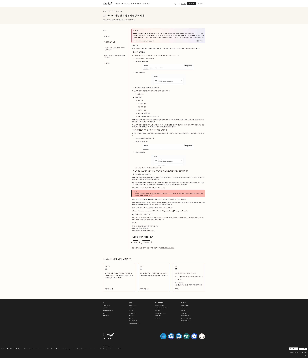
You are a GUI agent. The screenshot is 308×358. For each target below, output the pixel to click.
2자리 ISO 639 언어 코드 (163, 202)
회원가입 (200, 3)
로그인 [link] (177, 289)
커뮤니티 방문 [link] (109, 289)
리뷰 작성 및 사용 (117, 11)
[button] (168, 67)
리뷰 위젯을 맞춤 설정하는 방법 (140, 228)
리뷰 (110, 11)
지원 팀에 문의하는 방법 (167, 248)
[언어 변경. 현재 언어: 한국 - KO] (175, 3)
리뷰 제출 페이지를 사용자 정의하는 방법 (142, 230)
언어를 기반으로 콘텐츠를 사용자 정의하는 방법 (144, 226)
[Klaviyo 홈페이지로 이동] (108, 3)
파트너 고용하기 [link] (144, 289)
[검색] (179, 3)
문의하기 (191, 3)
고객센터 (105, 11)
